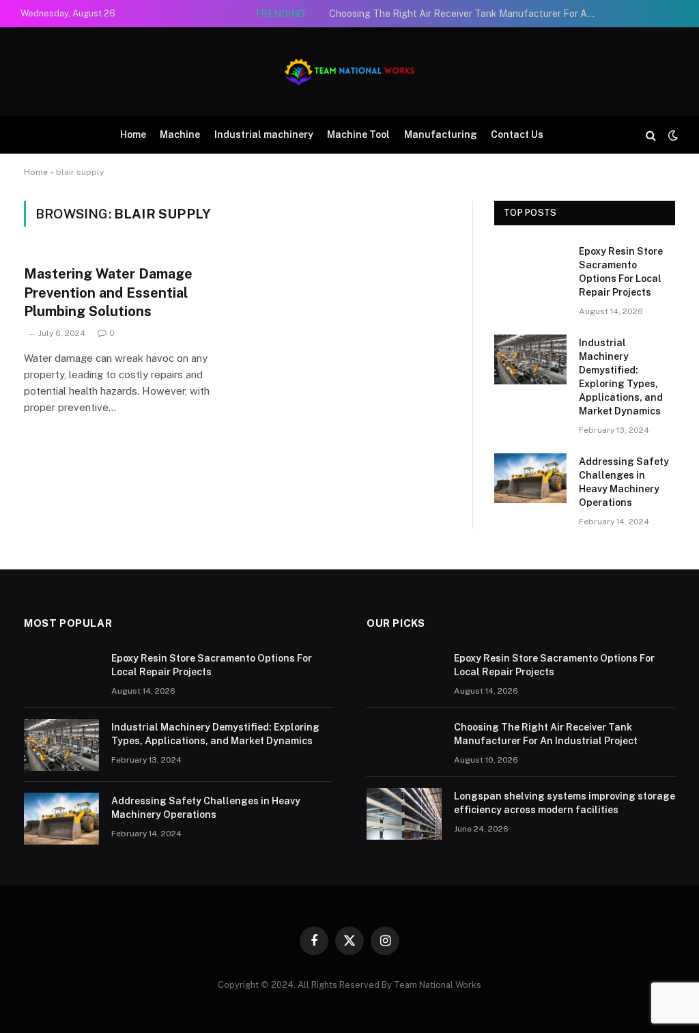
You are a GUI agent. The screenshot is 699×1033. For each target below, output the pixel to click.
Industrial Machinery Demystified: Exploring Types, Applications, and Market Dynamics (621, 376)
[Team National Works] (349, 71)
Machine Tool (358, 134)
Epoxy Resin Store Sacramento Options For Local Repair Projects (621, 272)
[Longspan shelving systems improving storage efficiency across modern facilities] (404, 814)
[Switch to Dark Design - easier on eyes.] (672, 135)
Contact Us (517, 134)
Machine (180, 134)
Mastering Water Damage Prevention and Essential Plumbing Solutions (108, 292)
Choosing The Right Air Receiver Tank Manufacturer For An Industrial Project (465, 13)
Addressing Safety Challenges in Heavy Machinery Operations (624, 482)
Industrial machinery (263, 134)
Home (133, 134)
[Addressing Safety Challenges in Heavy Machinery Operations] (530, 478)
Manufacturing (440, 134)
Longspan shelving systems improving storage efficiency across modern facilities (564, 803)
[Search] (651, 134)
